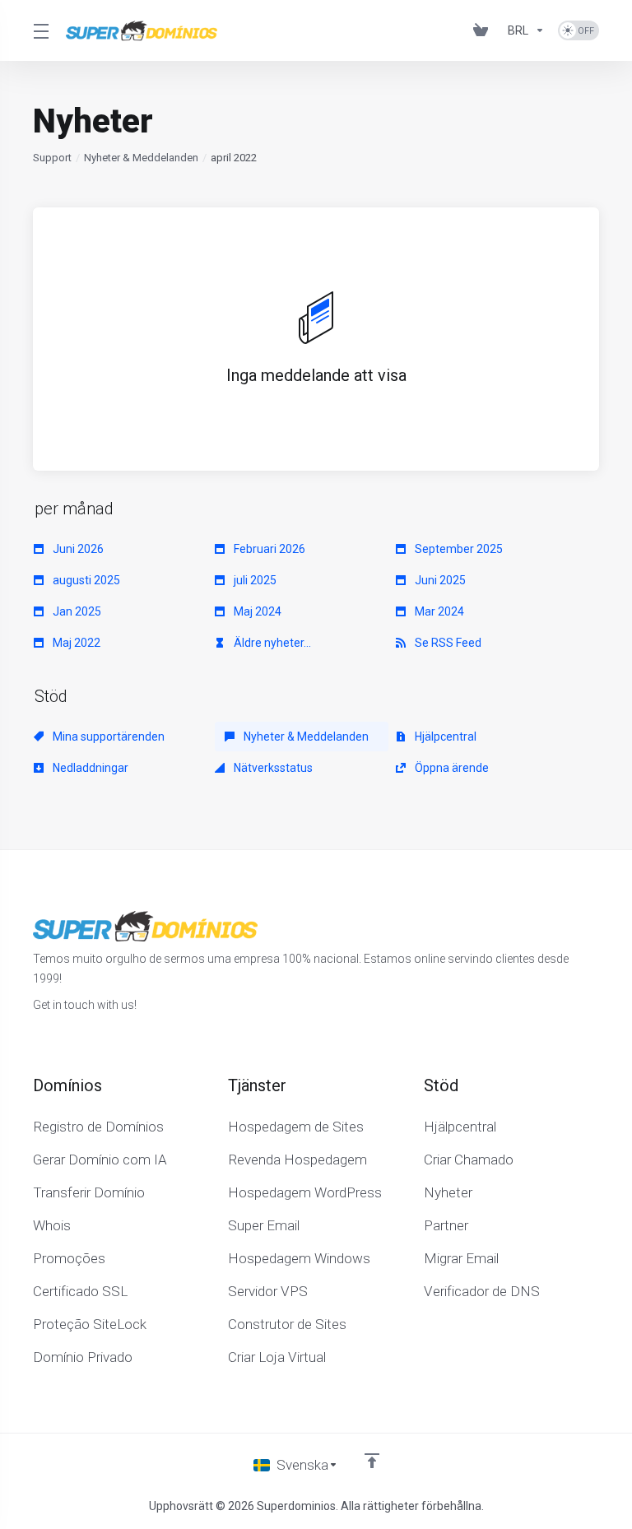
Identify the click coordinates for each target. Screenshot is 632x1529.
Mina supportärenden (107, 736)
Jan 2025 (75, 611)
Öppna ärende (450, 767)
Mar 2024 (438, 611)
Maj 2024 (256, 611)
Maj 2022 (75, 642)
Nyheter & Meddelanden (141, 157)
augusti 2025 (85, 580)
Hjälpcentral (444, 736)
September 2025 (457, 548)
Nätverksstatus (272, 767)
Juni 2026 (77, 548)
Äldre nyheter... (271, 642)
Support (52, 157)
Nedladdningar (89, 767)
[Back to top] (372, 1461)
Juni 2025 (439, 580)
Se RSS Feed (446, 642)
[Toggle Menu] (39, 30)
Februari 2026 (268, 548)
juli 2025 (253, 580)
